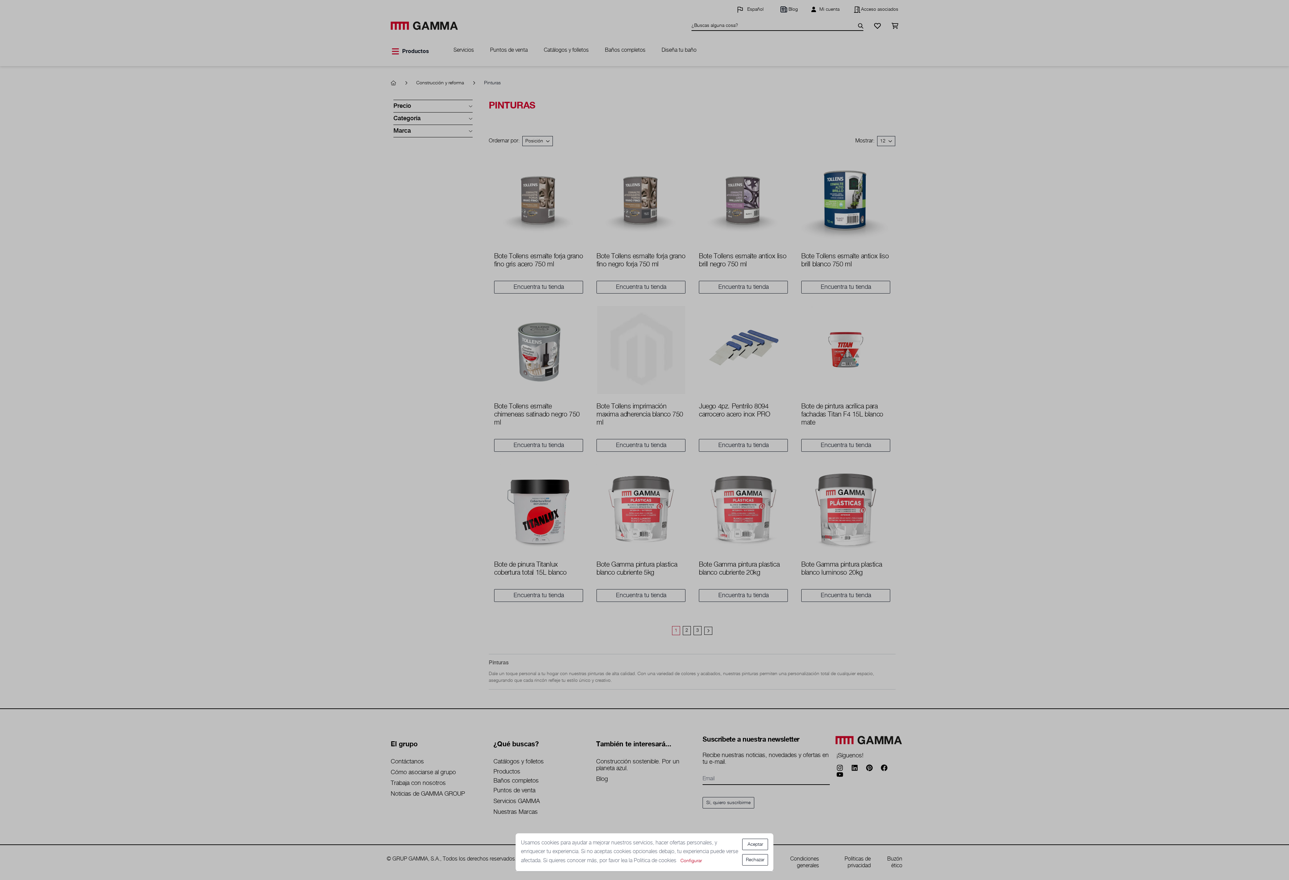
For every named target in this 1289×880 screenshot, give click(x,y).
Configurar (691, 861)
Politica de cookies (656, 861)
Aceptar (755, 844)
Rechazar (755, 859)
